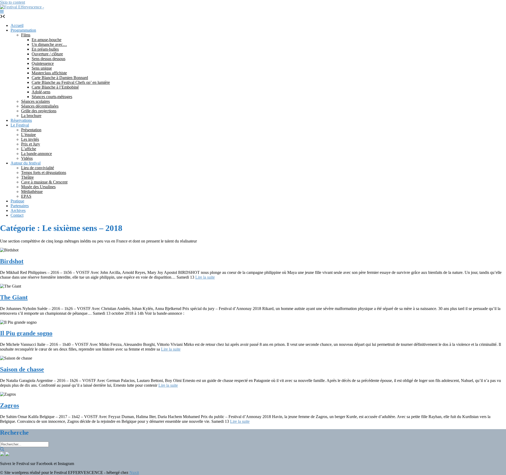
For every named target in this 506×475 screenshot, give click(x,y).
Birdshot (11, 261)
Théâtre (27, 177)
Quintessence (43, 63)
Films (25, 35)
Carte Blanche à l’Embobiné (55, 87)
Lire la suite (205, 277)
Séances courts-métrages (52, 96)
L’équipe (28, 134)
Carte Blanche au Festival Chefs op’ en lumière (71, 82)
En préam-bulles (45, 49)
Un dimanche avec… (49, 44)
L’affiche (28, 149)
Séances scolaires (35, 101)
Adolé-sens (41, 92)
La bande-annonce (36, 153)
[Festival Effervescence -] (22, 7)
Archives (18, 210)
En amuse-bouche (46, 39)
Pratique (17, 201)
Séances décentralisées (40, 106)
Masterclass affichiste (49, 73)
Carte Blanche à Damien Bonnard (60, 77)
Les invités (30, 139)
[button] (2, 11)
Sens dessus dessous (48, 58)
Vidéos (27, 158)
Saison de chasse (22, 369)
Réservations (21, 120)
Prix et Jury (30, 144)
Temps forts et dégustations (43, 172)
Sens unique (42, 68)
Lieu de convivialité (37, 168)
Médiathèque (32, 191)
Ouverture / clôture (47, 54)
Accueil (17, 25)
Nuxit (134, 472)
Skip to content (12, 2)
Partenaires (20, 205)
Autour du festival (26, 163)
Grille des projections (38, 111)
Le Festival (20, 125)
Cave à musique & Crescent (44, 182)
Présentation (31, 130)
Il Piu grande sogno (26, 333)
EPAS (26, 196)
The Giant (14, 297)
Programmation (23, 30)
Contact (17, 215)
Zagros (9, 405)
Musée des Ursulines (38, 187)
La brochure (31, 115)
